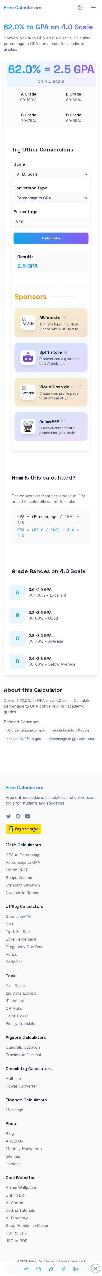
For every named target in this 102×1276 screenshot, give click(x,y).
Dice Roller (15, 985)
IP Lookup (15, 1000)
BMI (9, 924)
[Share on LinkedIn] (75, 1269)
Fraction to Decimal (23, 1054)
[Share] (26, 1269)
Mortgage (14, 1109)
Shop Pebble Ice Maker (27, 1225)
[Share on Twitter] (51, 1269)
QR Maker (15, 1008)
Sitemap (13, 1156)
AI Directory (17, 1218)
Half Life (13, 1078)
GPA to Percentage (23, 854)
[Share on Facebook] (63, 1269)
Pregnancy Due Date (24, 946)
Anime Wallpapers (22, 1187)
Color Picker (17, 1016)
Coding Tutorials (20, 1210)
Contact (13, 1164)
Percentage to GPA (23, 862)
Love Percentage (21, 939)
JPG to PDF (16, 1240)
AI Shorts (14, 1202)
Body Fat (14, 962)
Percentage (25, 211)
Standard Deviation (23, 885)
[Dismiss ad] (95, 1268)
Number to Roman (22, 892)
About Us (14, 1141)
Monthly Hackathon (24, 1148)
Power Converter (21, 1086)
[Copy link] (38, 1269)
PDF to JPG (16, 1233)
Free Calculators (22, 8)
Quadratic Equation (23, 1047)
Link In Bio (15, 1195)
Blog (10, 1133)
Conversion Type (30, 188)
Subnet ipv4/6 (19, 916)
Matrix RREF (17, 870)
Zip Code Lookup (21, 993)
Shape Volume (19, 877)
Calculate (51, 238)
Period (11, 954)
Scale (19, 164)
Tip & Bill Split (18, 931)
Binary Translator (21, 1023)
